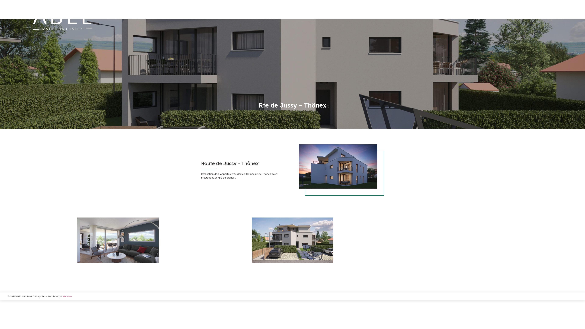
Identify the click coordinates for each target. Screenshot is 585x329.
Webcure (67, 296)
